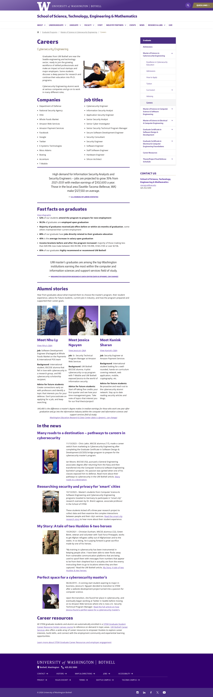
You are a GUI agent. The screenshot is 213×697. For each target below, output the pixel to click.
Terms (82, 680)
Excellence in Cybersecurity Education (157, 63)
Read (96, 606)
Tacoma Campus (129, 680)
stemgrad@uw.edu (148, 185)
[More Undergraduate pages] (65, 25)
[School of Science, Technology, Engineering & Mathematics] (38, 32)
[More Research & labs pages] (164, 25)
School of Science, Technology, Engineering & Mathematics (87, 16)
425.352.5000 (71, 667)
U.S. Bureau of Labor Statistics (84, 197)
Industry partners (114, 25)
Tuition (149, 84)
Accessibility (124, 673)
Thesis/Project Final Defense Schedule (154, 160)
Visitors (60, 673)
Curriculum (150, 90)
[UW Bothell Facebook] (151, 692)
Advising (149, 96)
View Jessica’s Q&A (77, 350)
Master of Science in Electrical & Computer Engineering (155, 121)
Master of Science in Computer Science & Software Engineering (155, 111)
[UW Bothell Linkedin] (144, 692)
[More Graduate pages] (80, 25)
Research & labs (155, 25)
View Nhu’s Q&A (44, 345)
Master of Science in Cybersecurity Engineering (79, 32)
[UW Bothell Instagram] (137, 692)
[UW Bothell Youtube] (164, 692)
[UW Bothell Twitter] (157, 692)
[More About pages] (45, 25)
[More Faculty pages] (93, 25)
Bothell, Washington (49, 667)
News (142, 25)
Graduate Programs (49, 32)
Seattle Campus (103, 680)
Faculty (88, 25)
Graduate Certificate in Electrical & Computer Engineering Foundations (153, 144)
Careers (149, 102)
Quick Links (202, 5)
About (40, 25)
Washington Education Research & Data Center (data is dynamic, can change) (84, 276)
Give (170, 25)
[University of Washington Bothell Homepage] (102, 662)
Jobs (105, 673)
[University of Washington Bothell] (69, 6)
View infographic (44, 215)
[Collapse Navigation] (172, 53)
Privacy (40, 680)
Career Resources (150, 153)
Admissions (148, 47)
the (100, 606)
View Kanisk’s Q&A (108, 350)
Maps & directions (83, 673)
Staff (100, 25)
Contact (41, 673)
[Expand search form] (188, 5)
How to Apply (151, 77)
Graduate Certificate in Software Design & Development (152, 132)
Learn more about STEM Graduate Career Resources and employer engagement (74, 642)
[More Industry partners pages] (125, 25)
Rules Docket (61, 680)
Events (133, 25)
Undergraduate (56, 25)
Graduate (74, 25)
